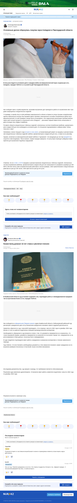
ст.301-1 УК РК (18, 163)
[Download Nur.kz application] (38, 3)
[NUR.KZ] (38, 9)
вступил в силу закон (31, 132)
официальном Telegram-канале (25, 323)
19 (9, 427)
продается (67, 137)
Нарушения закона (20, 13)
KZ (69, 9)
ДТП (30, 13)
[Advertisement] (38, 97)
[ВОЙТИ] (72, 9)
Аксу (21, 188)
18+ (17, 188)
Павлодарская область (9, 188)
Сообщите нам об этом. (26, 181)
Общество (6, 235)
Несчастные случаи (38, 13)
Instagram (67, 227)
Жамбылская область (9, 414)
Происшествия (7, 13)
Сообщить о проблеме (54, 494)
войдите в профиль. (48, 213)
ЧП (27, 13)
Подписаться (67, 173)
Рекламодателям (68, 494)
